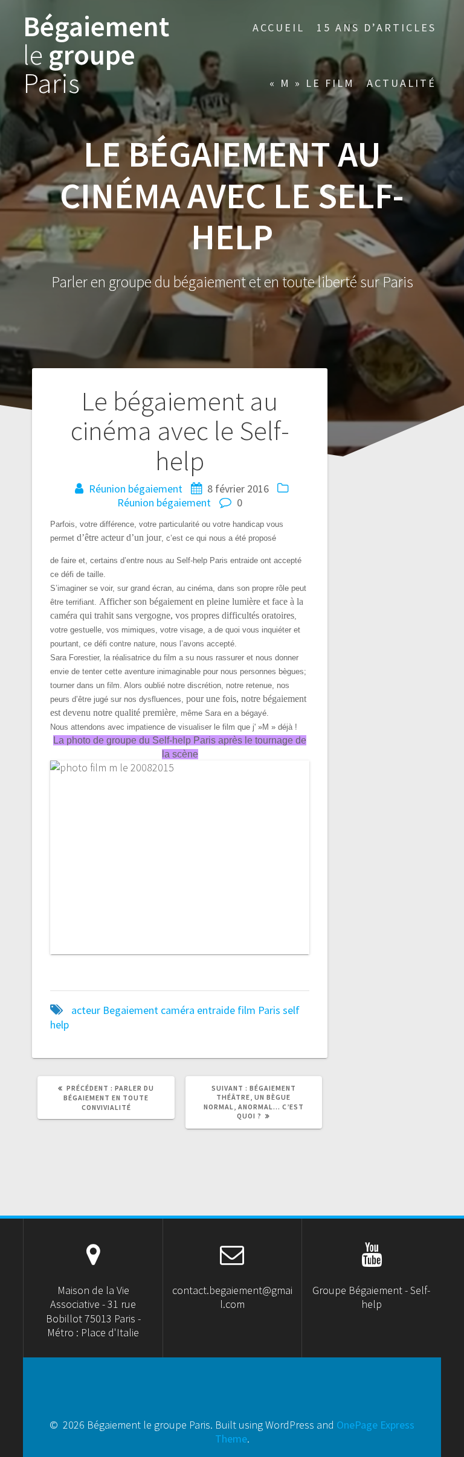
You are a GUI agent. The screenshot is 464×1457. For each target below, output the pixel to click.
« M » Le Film (312, 83)
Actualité (401, 83)
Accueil (278, 27)
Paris (269, 1010)
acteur (85, 1010)
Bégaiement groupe (96, 55)
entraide (216, 1010)
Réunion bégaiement (135, 489)
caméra (178, 1010)
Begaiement (130, 1010)
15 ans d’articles (376, 27)
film (246, 1010)
